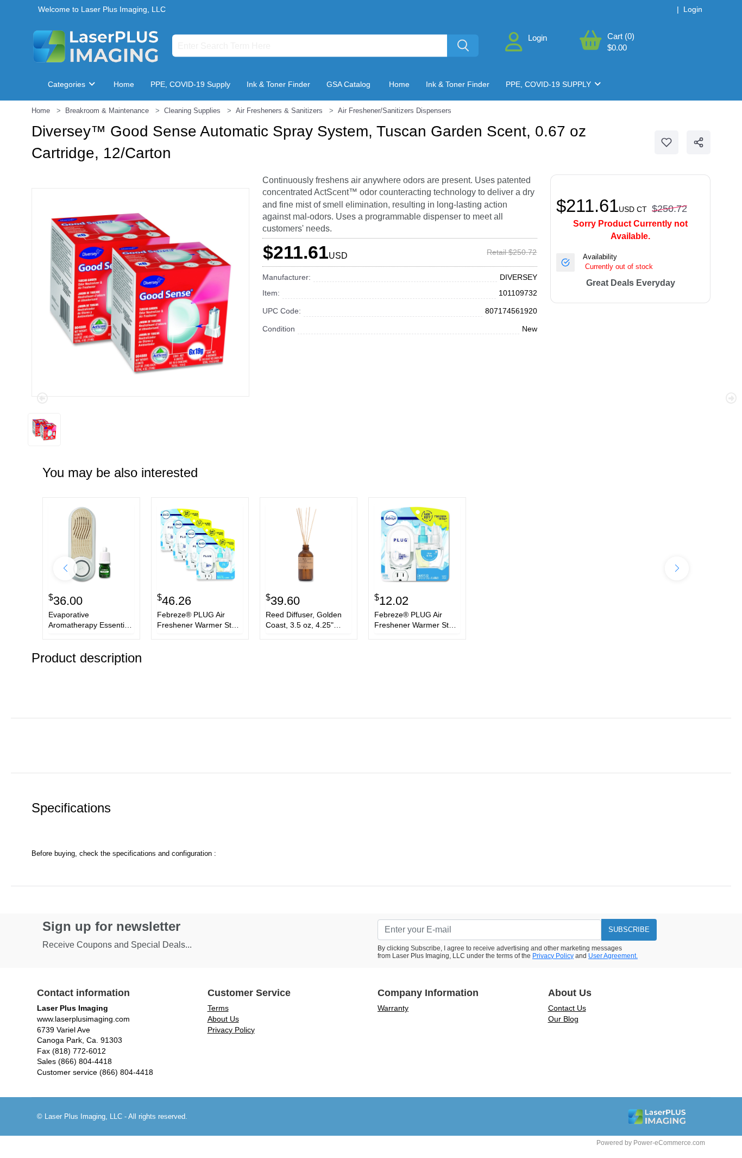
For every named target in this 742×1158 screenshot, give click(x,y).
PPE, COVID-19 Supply (190, 84)
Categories (67, 84)
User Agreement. (613, 956)
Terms (218, 1008)
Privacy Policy (553, 956)
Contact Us (567, 1008)
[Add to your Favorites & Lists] (666, 142)
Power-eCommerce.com (669, 1143)
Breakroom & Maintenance (103, 116)
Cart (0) (620, 36)
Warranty (393, 1008)
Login (537, 37)
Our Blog (563, 1019)
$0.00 (617, 47)
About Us (223, 1019)
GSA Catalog (348, 84)
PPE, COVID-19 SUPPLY (549, 84)
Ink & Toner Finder (278, 84)
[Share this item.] (698, 142)
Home (124, 84)
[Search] (463, 46)
